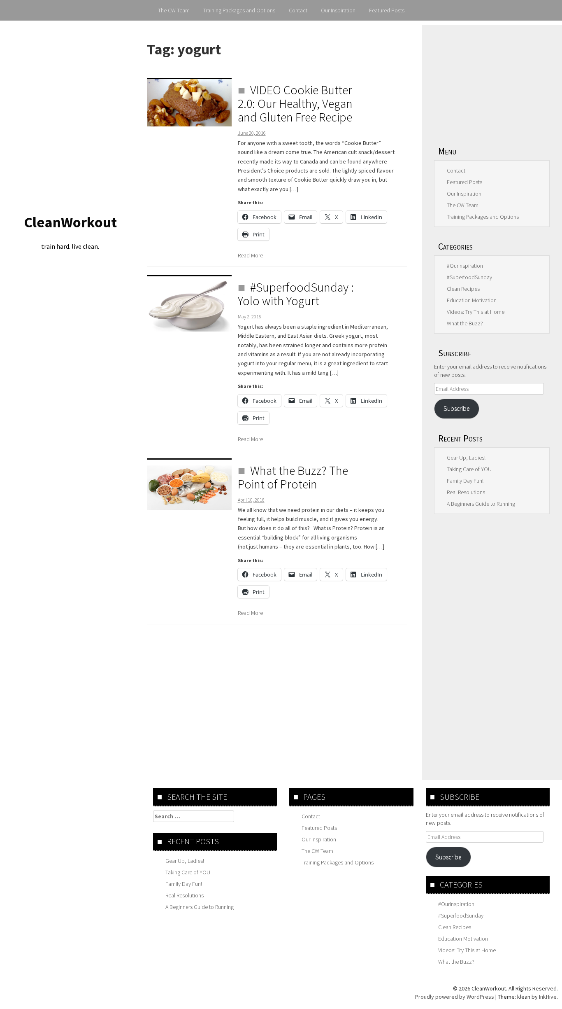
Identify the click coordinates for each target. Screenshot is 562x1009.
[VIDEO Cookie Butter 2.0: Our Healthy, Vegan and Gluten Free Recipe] (189, 102)
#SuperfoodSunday (469, 277)
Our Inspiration (338, 10)
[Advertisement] (492, 80)
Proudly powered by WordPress (454, 996)
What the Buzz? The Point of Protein (293, 477)
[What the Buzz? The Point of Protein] (189, 484)
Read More (250, 255)
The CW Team (174, 10)
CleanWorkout (70, 222)
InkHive (548, 996)
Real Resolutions (466, 492)
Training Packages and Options (239, 10)
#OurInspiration (465, 265)
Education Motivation (472, 300)
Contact (298, 10)
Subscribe (456, 408)
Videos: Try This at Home (475, 311)
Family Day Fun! (465, 480)
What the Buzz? (465, 323)
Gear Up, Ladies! (466, 457)
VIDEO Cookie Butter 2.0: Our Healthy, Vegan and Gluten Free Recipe (295, 103)
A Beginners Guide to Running (481, 503)
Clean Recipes (463, 288)
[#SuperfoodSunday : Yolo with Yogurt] (189, 303)
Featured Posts (386, 10)
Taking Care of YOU (469, 469)
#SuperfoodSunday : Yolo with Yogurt (296, 293)
